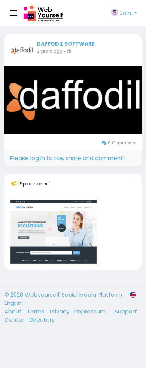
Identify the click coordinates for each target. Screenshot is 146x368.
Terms (36, 311)
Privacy (60, 311)
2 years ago (49, 51)
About (13, 311)
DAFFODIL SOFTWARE (66, 43)
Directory (42, 319)
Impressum (90, 311)
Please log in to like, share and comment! (67, 158)
